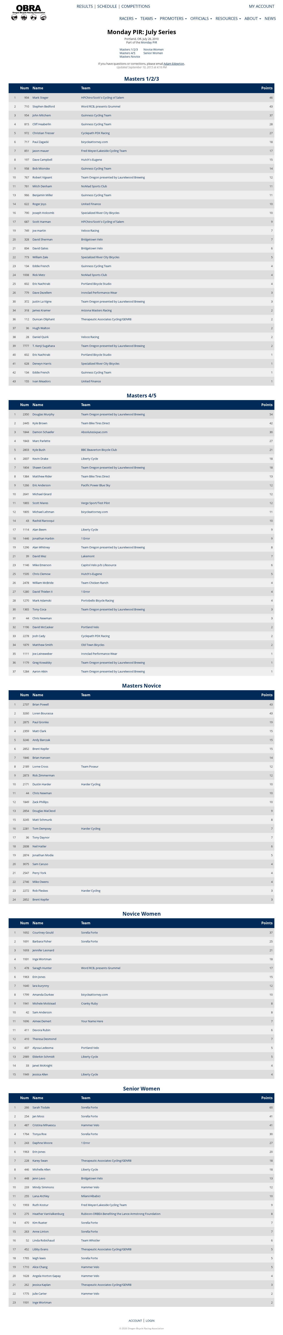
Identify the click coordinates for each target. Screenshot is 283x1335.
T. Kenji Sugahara (44, 346)
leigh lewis (39, 1258)
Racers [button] (127, 18)
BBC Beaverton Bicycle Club (99, 450)
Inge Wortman (42, 959)
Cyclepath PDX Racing (95, 133)
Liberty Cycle (89, 459)
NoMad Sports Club (94, 186)
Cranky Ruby (89, 1003)
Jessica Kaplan (42, 1285)
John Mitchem (42, 115)
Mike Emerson (42, 565)
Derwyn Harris (42, 364)
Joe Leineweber (42, 654)
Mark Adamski (42, 600)
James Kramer (42, 310)
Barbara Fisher (42, 941)
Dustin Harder (42, 784)
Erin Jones (39, 977)
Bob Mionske (41, 168)
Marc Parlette (41, 441)
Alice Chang (40, 1267)
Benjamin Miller (43, 195)
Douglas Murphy (43, 414)
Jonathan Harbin (43, 538)
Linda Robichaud (44, 1240)
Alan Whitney (41, 547)
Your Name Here (92, 1021)
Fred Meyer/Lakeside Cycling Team (104, 151)
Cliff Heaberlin (42, 124)
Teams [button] (147, 18)
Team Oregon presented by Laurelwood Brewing (113, 177)
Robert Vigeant (42, 177)
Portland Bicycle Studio (96, 284)
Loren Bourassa (43, 713)
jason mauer (41, 151)
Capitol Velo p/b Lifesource (98, 565)
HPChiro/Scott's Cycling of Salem (102, 98)
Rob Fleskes (40, 891)
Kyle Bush (39, 450)
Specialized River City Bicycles (100, 213)
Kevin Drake (40, 459)
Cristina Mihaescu (44, 1125)
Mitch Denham (42, 186)
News (270, 18)
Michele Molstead (44, 1003)
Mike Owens (41, 882)
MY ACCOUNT (261, 6)
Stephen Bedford (44, 106)
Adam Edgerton (174, 64)
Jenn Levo (39, 1178)
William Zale (40, 257)
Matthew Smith (43, 645)
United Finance (91, 204)
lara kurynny (41, 986)
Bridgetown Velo (92, 239)
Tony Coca (39, 609)
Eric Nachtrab (41, 284)
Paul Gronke (41, 722)
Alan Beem (39, 530)
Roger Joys (39, 204)
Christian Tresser (43, 133)
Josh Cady (39, 636)
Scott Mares (40, 503)
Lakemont (88, 556)
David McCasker (43, 627)
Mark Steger (40, 98)
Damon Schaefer (43, 432)
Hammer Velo (90, 1125)
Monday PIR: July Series (141, 32)
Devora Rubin (41, 1030)
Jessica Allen (40, 1074)
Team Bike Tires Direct (95, 423)
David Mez (39, 556)
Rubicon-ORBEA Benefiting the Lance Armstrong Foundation (121, 1214)
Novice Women (153, 49)
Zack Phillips (40, 802)
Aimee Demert (42, 1021)
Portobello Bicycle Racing (97, 600)
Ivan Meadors (42, 381)
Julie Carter (40, 1294)
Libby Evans (40, 1249)
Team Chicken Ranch (94, 583)
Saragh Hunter (42, 968)
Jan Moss (38, 1116)
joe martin (39, 231)
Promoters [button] (172, 18)
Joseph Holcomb (43, 213)
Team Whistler (90, 1240)
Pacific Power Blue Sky (95, 485)
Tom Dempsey (42, 829)
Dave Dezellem (42, 293)
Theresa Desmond (44, 1039)
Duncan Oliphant (44, 319)
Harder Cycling (90, 784)
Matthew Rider (42, 476)
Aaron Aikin (40, 671)
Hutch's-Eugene (91, 160)
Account (135, 1320)
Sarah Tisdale (41, 1107)
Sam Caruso (40, 864)
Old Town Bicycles (92, 645)
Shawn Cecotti (42, 467)
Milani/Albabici (90, 1196)
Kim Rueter (40, 1223)
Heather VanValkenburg (48, 1214)
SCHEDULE (107, 6)
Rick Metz (39, 275)
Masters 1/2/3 (129, 49)
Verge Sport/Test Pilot (95, 503)
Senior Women (153, 53)
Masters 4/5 (127, 53)
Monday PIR (149, 42)
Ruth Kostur (40, 1205)
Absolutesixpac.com (94, 432)
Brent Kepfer (41, 749)
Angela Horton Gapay (47, 1276)
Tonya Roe (39, 1134)
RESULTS (85, 6)
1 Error (85, 538)
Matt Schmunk (42, 820)
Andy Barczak (41, 740)
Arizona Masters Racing (96, 310)
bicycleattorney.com (94, 142)
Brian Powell (41, 704)
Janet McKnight (42, 1065)
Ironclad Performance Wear (99, 293)
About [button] (252, 18)
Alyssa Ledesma (43, 1048)
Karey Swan (40, 1161)
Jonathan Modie (43, 855)
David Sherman (43, 239)
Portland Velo (90, 627)
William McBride (43, 583)
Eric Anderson (42, 485)
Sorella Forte (89, 932)
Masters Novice (130, 57)
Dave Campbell (42, 160)
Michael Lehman (43, 512)
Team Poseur (89, 766)
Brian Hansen (41, 758)
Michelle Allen (41, 1169)
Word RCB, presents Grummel (100, 106)
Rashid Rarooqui (43, 521)
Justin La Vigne (42, 301)
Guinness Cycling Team (96, 115)
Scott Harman (42, 222)
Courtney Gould (43, 932)
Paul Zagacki (41, 142)
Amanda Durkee (43, 995)
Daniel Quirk (41, 337)
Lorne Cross (40, 766)
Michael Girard (42, 494)
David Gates (40, 248)
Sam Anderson (42, 1012)
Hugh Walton (41, 328)
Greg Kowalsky (42, 663)
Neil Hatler (39, 846)
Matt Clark (39, 731)
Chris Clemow (41, 574)
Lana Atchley (41, 1196)
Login (150, 1320)
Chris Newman (42, 618)
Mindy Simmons (43, 1187)
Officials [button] (200, 18)
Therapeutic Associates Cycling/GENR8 (106, 319)
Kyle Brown (40, 423)
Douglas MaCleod (44, 811)
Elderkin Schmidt (44, 1057)
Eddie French (41, 266)
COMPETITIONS (135, 6)
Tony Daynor (41, 837)
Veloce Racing (90, 231)
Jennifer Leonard (43, 950)
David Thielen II (43, 592)
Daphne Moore (42, 1143)
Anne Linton (41, 1231)
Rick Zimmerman (44, 775)
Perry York (39, 873)
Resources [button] (227, 18)
